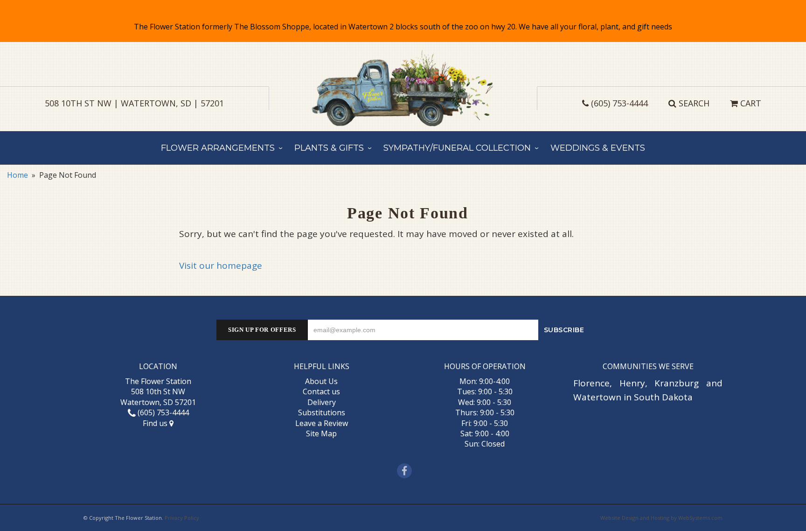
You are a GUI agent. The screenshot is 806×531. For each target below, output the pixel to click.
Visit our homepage (220, 265)
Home (17, 175)
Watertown (597, 397)
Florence (591, 383)
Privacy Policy (182, 517)
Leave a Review (321, 423)
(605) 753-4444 (619, 103)
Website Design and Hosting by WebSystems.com (661, 517)
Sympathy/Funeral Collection (457, 148)
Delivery (321, 402)
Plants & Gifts (329, 148)
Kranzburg (676, 383)
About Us (321, 381)
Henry (632, 383)
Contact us (321, 391)
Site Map (321, 433)
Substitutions (321, 412)
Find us (156, 423)
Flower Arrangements (218, 148)
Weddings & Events (597, 148)
